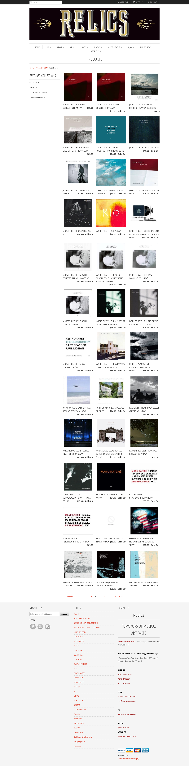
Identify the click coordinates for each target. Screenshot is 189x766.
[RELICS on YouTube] (40, 629)
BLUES (76, 646)
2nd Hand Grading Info (83, 737)
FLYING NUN (79, 678)
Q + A (131, 47)
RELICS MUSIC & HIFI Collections (87, 628)
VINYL (60, 47)
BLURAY (77, 728)
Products (94, 59)
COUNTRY (78, 659)
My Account (122, 2)
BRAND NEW (34, 83)
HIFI (48, 47)
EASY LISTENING (80, 664)
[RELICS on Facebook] (33, 629)
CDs (72, 47)
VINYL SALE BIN (80, 632)
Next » (122, 597)
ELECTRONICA (79, 673)
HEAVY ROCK (79, 682)
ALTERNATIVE (79, 641)
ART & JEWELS (115, 47)
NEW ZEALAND (79, 637)
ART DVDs (78, 719)
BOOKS (98, 47)
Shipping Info (79, 741)
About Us (96, 51)
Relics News (146, 47)
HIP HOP (77, 687)
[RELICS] (94, 24)
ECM (75, 669)
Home (37, 47)
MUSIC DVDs (79, 723)
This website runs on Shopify (128, 759)
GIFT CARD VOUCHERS (82, 618)
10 (115, 597)
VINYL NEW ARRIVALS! (38, 92)
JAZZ (76, 691)
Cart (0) (139, 2)
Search (76, 614)
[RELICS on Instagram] (47, 629)
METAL (76, 696)
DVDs (85, 47)
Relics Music (124, 728)
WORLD (77, 714)
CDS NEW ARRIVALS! (37, 97)
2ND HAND (33, 88)
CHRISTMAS (78, 650)
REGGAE (77, 705)
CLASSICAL (78, 655)
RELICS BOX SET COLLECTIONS (86, 623)
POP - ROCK (78, 700)
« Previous (68, 597)
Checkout (152, 2)
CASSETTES (78, 732)
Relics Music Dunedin (128, 714)
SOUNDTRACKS (80, 710)
